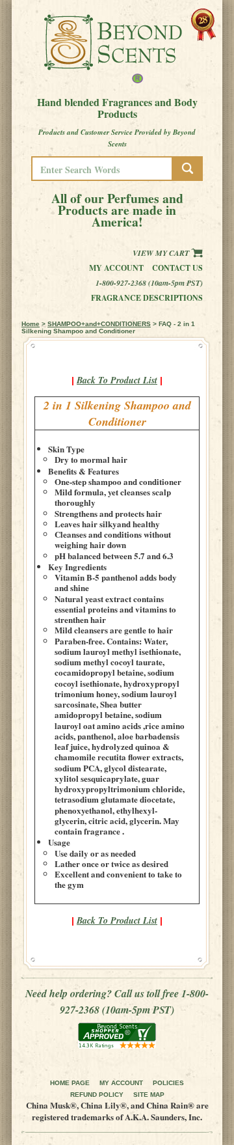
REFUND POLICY (97, 1094)
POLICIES (168, 1082)
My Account (116, 267)
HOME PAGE (70, 1082)
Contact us (177, 267)
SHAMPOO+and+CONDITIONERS (99, 323)
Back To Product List (117, 380)
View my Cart (162, 252)
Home (30, 323)
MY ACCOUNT (121, 1082)
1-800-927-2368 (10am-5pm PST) (149, 282)
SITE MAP (148, 1094)
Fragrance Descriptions (147, 297)
